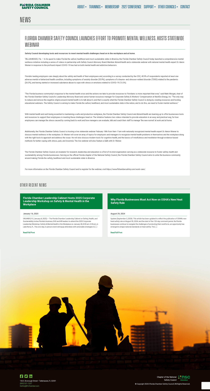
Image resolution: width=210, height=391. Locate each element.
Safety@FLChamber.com (29, 386)
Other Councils (167, 6)
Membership (112, 6)
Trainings (95, 6)
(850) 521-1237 (26, 383)
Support (149, 6)
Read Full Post (29, 233)
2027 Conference (131, 6)
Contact (185, 6)
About (81, 6)
